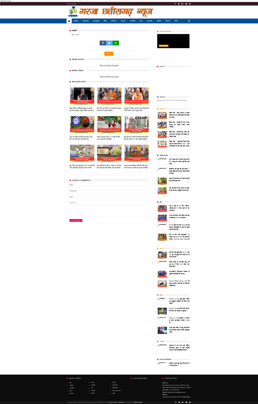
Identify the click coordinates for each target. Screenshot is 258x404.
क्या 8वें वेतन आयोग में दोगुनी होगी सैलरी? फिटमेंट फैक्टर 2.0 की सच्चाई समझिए (136, 138)
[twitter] (109, 43)
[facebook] (103, 43)
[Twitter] (178, 4)
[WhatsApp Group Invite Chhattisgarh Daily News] (173, 100)
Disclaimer (121, 402)
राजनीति (93, 385)
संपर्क (113, 393)
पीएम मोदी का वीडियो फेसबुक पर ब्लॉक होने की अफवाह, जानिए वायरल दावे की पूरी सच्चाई (82, 109)
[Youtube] (186, 4)
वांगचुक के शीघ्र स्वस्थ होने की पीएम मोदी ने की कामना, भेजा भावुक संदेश (136, 109)
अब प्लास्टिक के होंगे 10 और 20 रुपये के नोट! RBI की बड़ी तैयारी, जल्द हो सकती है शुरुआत (109, 166)
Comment (72, 202)
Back (108, 53)
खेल (92, 388)
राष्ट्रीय (71, 385)
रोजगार (93, 382)
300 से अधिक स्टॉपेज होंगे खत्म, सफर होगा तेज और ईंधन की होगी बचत (81, 138)
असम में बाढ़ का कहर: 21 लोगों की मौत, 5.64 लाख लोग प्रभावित (108, 138)
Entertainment (116, 390)
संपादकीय (72, 388)
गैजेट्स (114, 382)
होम (70, 382)
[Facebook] (175, 4)
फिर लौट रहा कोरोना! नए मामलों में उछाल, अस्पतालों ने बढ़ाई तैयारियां (109, 109)
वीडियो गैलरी (115, 388)
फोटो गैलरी (115, 385)
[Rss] (189, 4)
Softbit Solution (138, 402)
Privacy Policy (113, 402)
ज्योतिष (92, 393)
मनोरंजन (72, 393)
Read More (164, 46)
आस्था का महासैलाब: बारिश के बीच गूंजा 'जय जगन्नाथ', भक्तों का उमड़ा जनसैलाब (136, 166)
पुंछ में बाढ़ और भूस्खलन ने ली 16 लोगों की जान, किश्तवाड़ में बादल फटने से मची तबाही (82, 166)
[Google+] (182, 4)
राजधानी (93, 390)
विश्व (71, 391)
